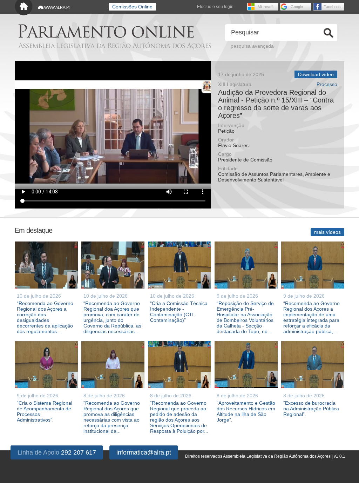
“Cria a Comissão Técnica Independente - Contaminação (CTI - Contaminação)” (179, 311)
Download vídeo (316, 74)
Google (297, 7)
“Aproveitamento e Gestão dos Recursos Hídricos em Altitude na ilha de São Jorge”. (246, 411)
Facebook (332, 7)
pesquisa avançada (252, 46)
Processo (327, 84)
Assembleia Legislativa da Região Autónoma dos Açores (114, 45)
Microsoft (265, 7)
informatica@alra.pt (143, 452)
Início (24, 8)
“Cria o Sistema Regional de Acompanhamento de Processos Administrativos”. (44, 411)
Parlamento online (106, 31)
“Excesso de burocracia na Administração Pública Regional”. (311, 408)
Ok (328, 33)
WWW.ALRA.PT (57, 7)
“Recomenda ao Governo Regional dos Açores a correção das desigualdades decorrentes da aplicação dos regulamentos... (45, 317)
